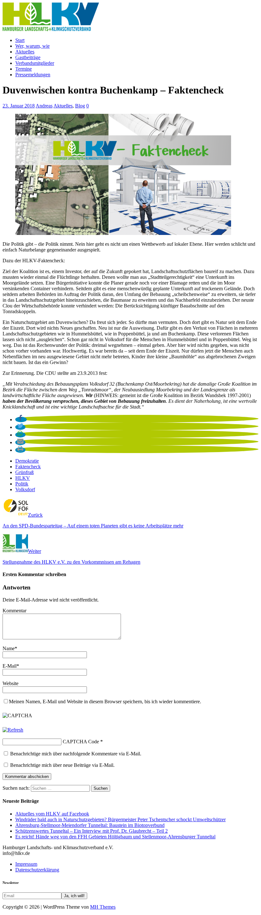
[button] (21, 419)
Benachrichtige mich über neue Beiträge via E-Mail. (62, 765)
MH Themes (103, 907)
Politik (21, 483)
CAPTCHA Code (81, 741)
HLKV (22, 478)
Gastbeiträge (27, 57)
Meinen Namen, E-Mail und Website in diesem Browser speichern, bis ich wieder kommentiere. (105, 701)
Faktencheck (28, 466)
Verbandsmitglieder (34, 63)
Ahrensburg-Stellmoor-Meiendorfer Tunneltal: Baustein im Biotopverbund (90, 825)
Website (10, 683)
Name (9, 648)
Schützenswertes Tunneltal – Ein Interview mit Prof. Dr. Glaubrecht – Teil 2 (91, 831)
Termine (23, 69)
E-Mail (10, 666)
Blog (80, 105)
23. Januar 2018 (19, 105)
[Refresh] (13, 730)
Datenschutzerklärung (37, 869)
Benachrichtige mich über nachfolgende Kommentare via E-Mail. (75, 753)
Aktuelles (24, 51)
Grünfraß (24, 472)
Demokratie (27, 461)
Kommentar (14, 610)
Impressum (26, 864)
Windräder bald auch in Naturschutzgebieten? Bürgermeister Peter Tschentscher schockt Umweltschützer (120, 819)
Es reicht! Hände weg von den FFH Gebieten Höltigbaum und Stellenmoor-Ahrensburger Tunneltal (115, 836)
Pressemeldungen (32, 74)
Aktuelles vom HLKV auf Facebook (52, 813)
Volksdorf (25, 489)
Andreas (44, 105)
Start (20, 40)
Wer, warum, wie (32, 46)
